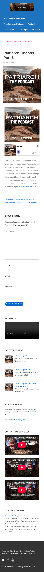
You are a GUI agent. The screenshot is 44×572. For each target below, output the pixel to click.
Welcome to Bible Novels (14, 18)
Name (7, 265)
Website (8, 286)
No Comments (11, 63)
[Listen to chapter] (5, 414)
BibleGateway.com (19, 420)
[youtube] (13, 561)
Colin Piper (23, 30)
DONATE (36, 30)
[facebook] (8, 561)
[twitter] (3, 561)
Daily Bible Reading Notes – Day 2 (16, 516)
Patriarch (32, 24)
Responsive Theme (30, 567)
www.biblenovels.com (27, 187)
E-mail (7, 276)
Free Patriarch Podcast (13, 24)
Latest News (9, 30)
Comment (9, 232)
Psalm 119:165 (32, 412)
